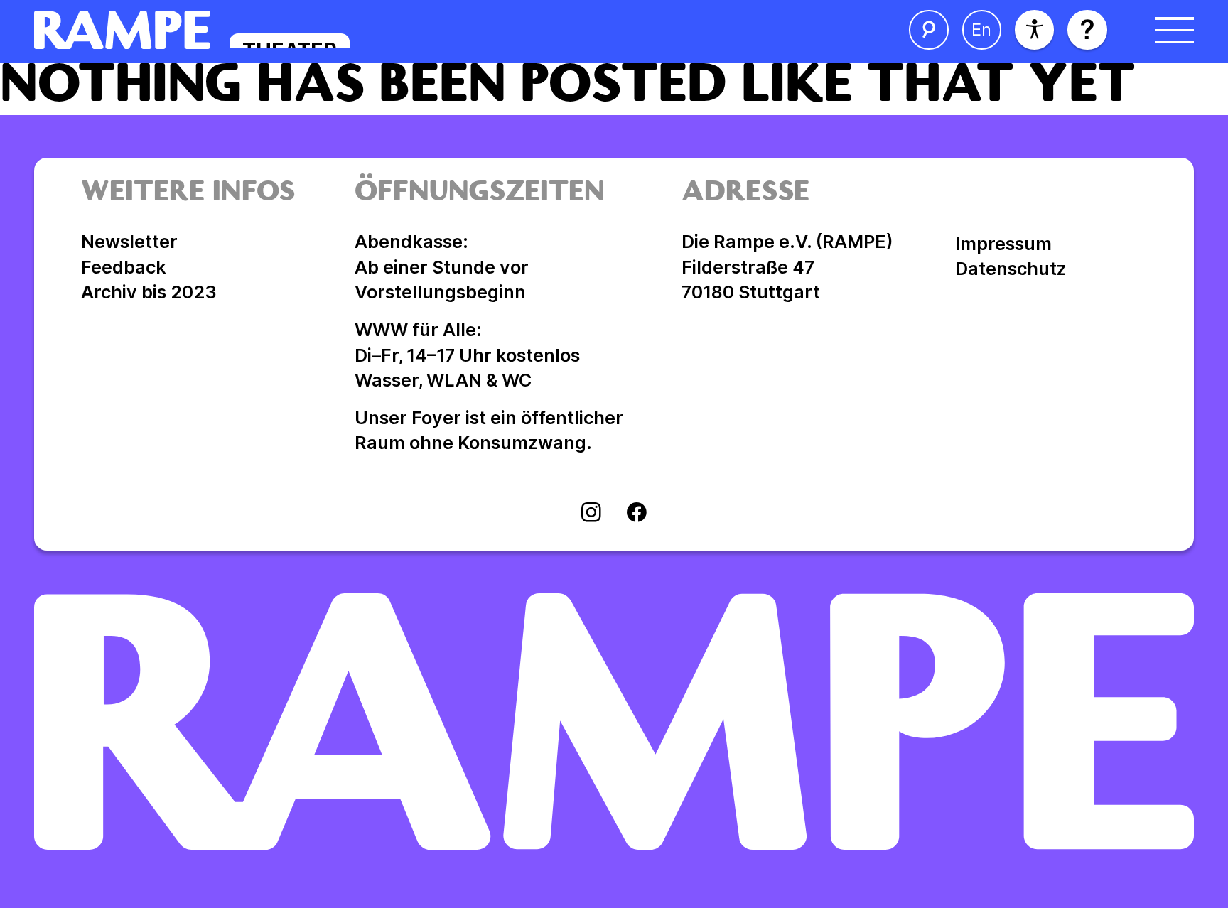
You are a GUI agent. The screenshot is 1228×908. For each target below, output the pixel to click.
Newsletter (129, 241)
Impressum (1003, 243)
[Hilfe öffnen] (1086, 29)
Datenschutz (1011, 268)
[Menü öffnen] (1174, 29)
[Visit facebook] (637, 514)
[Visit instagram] (591, 514)
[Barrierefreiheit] (1034, 29)
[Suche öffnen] (928, 29)
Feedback (123, 267)
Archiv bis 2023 (149, 292)
